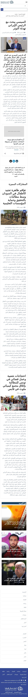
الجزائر (24, 633)
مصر (16, 34)
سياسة (20, 40)
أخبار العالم (23, 618)
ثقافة (25, 607)
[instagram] (19, 680)
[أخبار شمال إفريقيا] (8, 2)
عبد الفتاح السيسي (6, 32)
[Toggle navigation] (26, 2)
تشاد (25, 645)
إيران (13, 32)
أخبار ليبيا (24, 626)
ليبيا (25, 649)
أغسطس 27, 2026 (18, 527)
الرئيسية (24, 592)
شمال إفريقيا (23, 611)
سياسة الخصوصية (17, 692)
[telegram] (25, 680)
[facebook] (21, 680)
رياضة (24, 603)
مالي (25, 652)
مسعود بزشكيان (21, 34)
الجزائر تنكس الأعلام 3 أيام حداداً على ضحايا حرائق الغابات (14, 579)
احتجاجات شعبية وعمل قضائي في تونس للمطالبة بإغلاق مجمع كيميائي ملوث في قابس (14, 382)
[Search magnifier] (2, 9)
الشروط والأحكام (8, 692)
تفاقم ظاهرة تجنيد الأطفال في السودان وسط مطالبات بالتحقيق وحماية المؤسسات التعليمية (14, 197)
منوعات (24, 615)
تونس (25, 660)
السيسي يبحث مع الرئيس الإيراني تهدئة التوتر (16, 25)
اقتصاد (24, 599)
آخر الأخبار (25, 40)
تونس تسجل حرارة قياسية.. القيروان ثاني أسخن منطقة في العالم (14, 523)
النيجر (24, 641)
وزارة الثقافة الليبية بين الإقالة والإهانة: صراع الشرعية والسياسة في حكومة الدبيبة (19, 172)
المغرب (24, 637)
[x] (23, 680)
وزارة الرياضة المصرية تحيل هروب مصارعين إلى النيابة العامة (15, 551)
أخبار (25, 622)
